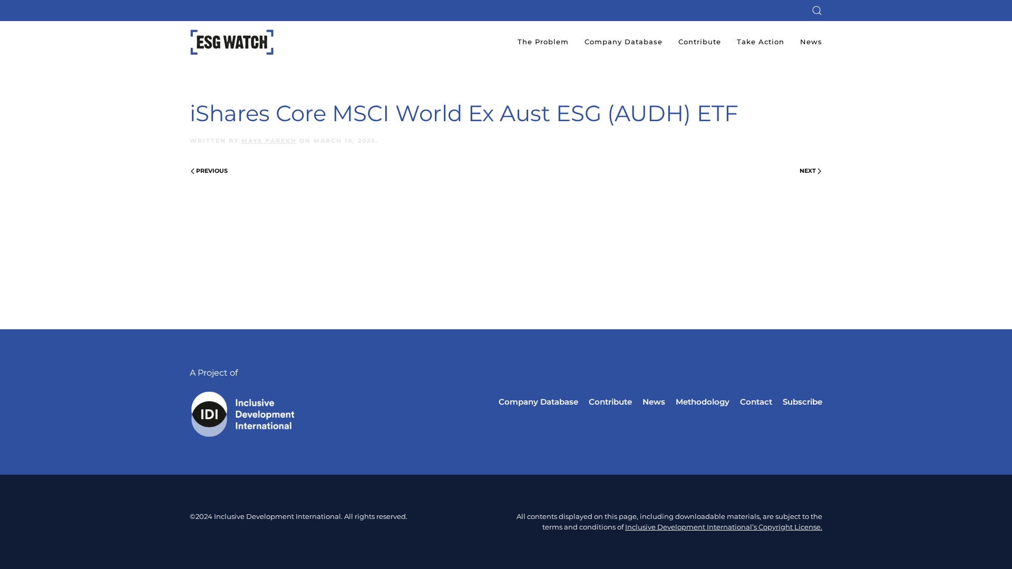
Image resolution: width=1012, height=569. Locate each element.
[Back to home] (232, 42)
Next (808, 170)
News (811, 41)
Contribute (699, 41)
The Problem (543, 41)
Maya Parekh (269, 140)
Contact (756, 402)
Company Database (624, 41)
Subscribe (802, 402)
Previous (212, 170)
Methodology (702, 402)
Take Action (760, 41)
